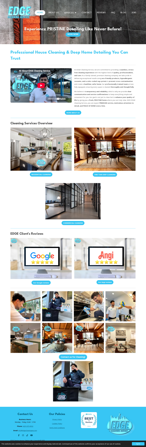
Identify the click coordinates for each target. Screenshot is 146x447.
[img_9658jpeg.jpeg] (120, 306)
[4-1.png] (120, 338)
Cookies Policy (57, 424)
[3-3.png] (57, 338)
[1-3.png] (25, 338)
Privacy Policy (57, 419)
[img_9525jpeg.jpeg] (25, 306)
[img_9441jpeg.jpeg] (89, 306)
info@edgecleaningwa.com (27, 431)
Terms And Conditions (57, 428)
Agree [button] (138, 444)
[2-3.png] (89, 338)
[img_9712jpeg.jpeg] (57, 306)
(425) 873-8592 (28, 426)
